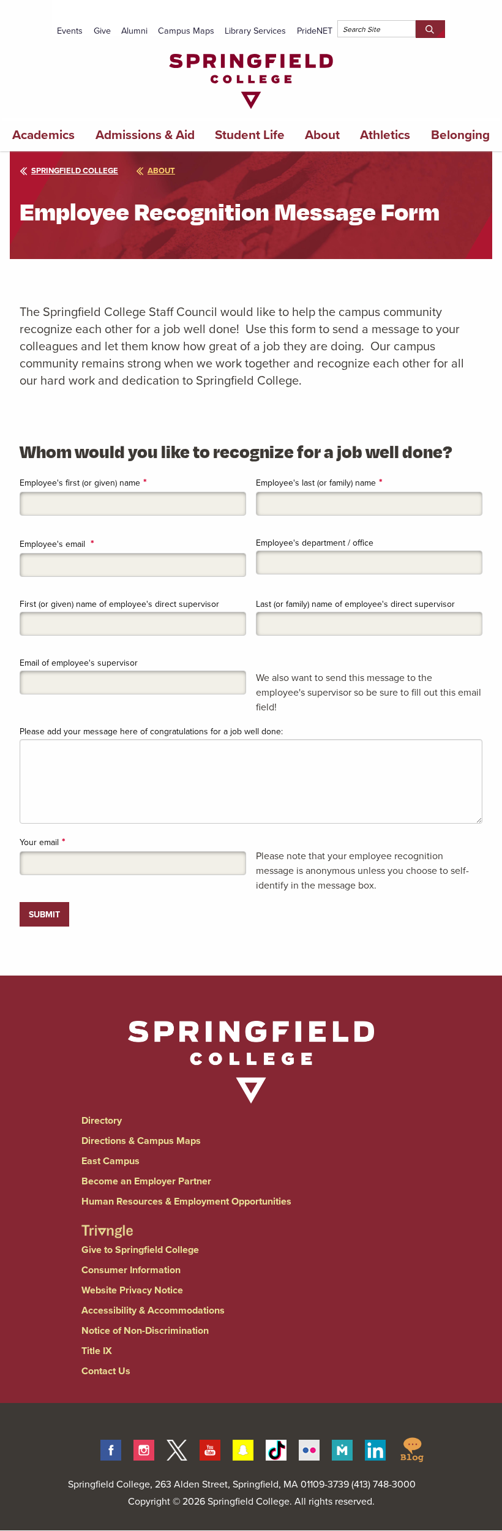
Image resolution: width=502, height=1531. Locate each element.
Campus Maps (186, 30)
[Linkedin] (375, 1448)
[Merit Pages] (342, 1448)
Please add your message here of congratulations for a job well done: (151, 731)
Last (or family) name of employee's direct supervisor (355, 604)
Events (70, 30)
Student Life (250, 135)
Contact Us (105, 1371)
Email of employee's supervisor (79, 662)
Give (102, 30)
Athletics (385, 135)
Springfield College (74, 170)
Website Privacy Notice (132, 1290)
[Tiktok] (276, 1448)
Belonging (460, 135)
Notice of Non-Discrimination (145, 1330)
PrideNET (314, 30)
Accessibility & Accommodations (153, 1310)
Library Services (255, 30)
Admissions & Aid (145, 135)
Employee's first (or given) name (80, 482)
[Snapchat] (243, 1448)
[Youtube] (210, 1448)
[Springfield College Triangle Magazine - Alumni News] (107, 1221)
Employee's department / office (314, 542)
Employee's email (54, 544)
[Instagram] (143, 1448)
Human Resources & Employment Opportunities (186, 1201)
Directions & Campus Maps (141, 1141)
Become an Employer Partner (146, 1181)
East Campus (110, 1161)
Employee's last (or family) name (316, 482)
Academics (43, 135)
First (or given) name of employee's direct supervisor (119, 604)
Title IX (96, 1351)
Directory (101, 1120)
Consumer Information (131, 1270)
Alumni (134, 30)
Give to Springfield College (140, 1250)
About (322, 135)
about (161, 170)
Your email (39, 842)
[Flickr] (309, 1448)
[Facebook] (110, 1448)
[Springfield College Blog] (412, 1448)
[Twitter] (177, 1448)
